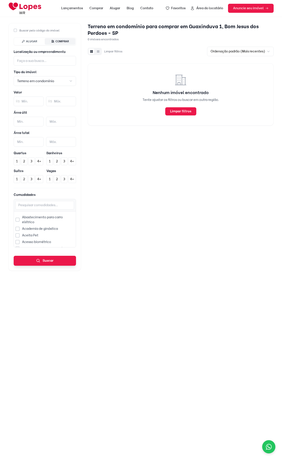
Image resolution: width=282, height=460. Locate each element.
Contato (146, 8)
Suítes (18, 171)
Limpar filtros (113, 51)
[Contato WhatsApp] (268, 446)
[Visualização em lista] (98, 51)
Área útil (20, 113)
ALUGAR (31, 41)
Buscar (48, 261)
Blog (130, 8)
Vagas (51, 171)
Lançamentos (72, 8)
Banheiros (54, 153)
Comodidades (24, 195)
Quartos (20, 153)
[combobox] (45, 81)
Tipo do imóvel (25, 72)
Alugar (115, 8)
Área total (22, 133)
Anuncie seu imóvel (248, 8)
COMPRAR (62, 41)
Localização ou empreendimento (40, 52)
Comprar (96, 8)
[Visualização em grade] (91, 51)
